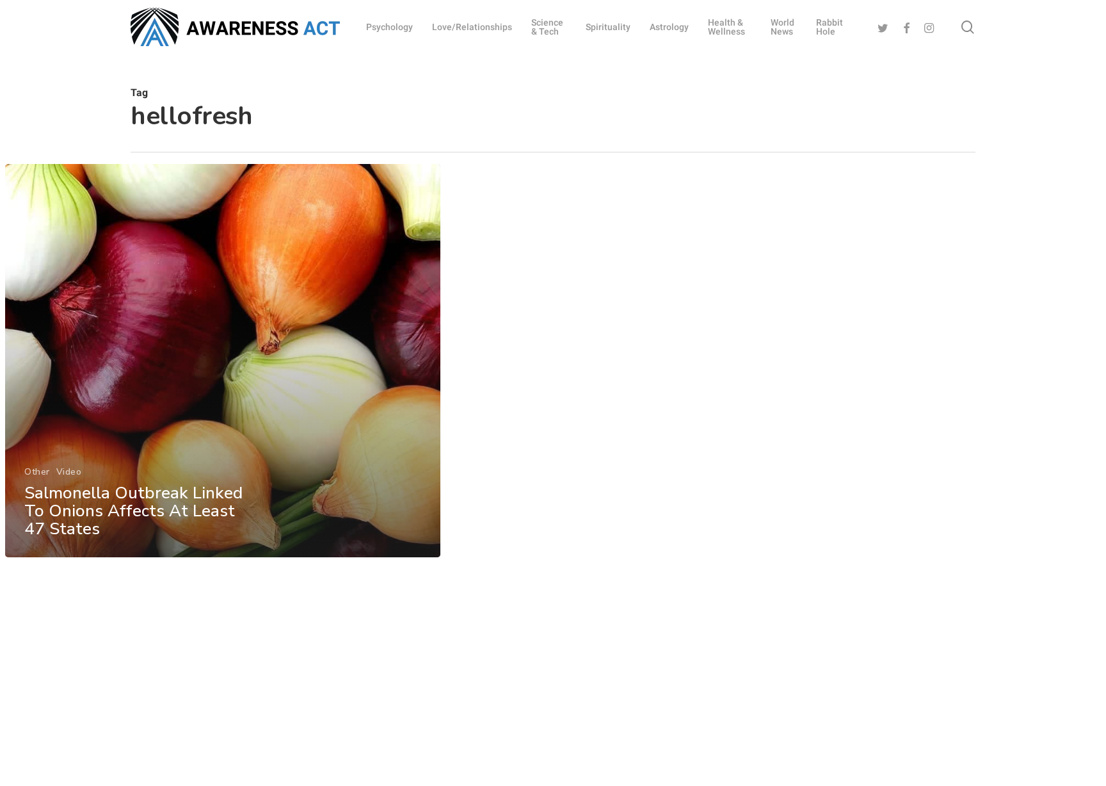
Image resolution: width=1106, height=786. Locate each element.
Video (69, 472)
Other (37, 472)
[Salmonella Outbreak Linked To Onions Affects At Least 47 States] (222, 360)
